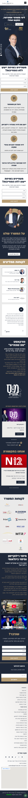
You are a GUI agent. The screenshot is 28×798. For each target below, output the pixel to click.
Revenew (9, 794)
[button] (25, 3)
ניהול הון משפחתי (14, 104)
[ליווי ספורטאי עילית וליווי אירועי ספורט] (14, 157)
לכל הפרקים (20, 480)
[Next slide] (22, 331)
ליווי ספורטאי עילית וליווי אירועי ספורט (14, 164)
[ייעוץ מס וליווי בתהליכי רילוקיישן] (14, 118)
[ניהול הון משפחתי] (14, 98)
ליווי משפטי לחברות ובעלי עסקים (14, 146)
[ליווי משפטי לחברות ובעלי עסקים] (14, 138)
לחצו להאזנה (19, 431)
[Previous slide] (5, 331)
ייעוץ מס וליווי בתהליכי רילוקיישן (14, 124)
